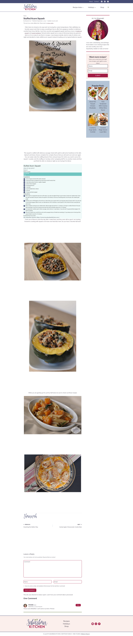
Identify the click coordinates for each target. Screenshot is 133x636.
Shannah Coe (28, 20)
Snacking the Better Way (30, 526)
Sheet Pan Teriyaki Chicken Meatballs (92, 105)
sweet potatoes (36, 33)
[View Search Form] (108, 7)
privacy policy (50, 23)
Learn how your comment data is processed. (60, 594)
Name (26, 582)
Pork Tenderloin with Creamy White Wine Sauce (103, 106)
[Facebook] (101, 1)
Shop (102, 7)
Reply (78, 605)
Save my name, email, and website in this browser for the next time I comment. (45, 586)
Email (56, 582)
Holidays (66, 624)
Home (24, 15)
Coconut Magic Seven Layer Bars (103, 130)
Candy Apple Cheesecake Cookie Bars (70, 526)
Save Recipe (26, 173)
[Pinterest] (104, 1)
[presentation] (92, 93)
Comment (27, 562)
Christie (30, 605)
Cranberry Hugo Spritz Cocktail (92, 130)
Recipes (66, 621)
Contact (96, 1)
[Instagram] (108, 1)
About (91, 1)
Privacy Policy (85, 634)
